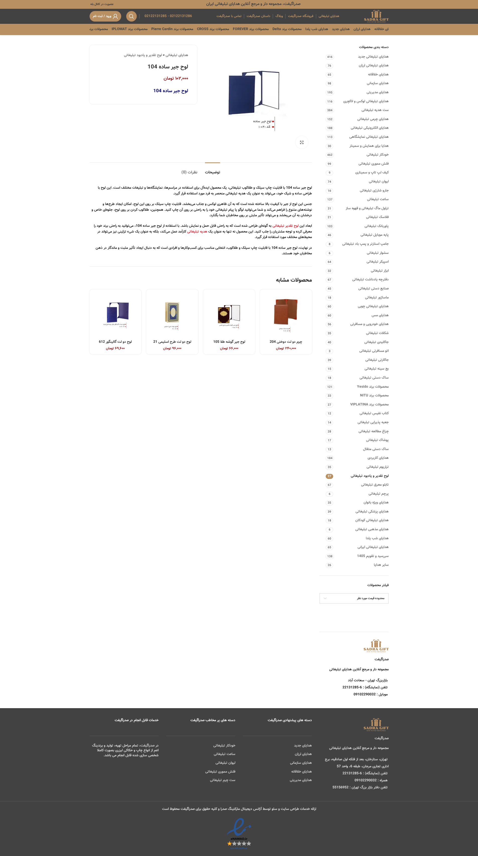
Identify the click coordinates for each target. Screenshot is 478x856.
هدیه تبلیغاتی (197, 232)
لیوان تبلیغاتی (379, 181)
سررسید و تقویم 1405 (373, 556)
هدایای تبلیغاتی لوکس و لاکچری (366, 101)
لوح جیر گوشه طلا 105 (229, 342)
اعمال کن (377, 611)
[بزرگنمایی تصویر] (302, 142)
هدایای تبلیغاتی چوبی (373, 306)
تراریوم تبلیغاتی (378, 467)
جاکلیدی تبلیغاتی (376, 342)
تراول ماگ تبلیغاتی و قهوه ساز (367, 208)
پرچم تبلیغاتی (379, 494)
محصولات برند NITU (374, 395)
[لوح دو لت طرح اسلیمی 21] (172, 315)
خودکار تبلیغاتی (378, 155)
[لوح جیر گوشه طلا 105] (229, 315)
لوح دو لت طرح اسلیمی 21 (172, 342)
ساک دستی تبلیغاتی (374, 378)
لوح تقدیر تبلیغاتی (285, 226)
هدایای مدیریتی (378, 92)
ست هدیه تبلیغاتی (375, 110)
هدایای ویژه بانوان (376, 502)
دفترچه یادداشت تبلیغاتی (370, 279)
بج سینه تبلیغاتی (377, 369)
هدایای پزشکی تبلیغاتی (372, 511)
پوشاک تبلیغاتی (377, 440)
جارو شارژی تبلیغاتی (374, 190)
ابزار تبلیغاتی (380, 271)
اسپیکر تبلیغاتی (378, 262)
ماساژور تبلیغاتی (377, 297)
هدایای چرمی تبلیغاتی (373, 119)
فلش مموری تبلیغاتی (374, 164)
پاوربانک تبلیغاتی (377, 226)
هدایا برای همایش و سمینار (369, 146)
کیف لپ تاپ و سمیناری (372, 172)
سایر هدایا (381, 565)
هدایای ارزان (303, 754)
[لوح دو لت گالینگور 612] (115, 315)
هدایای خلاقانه (378, 74)
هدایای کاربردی (378, 458)
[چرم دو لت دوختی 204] (286, 315)
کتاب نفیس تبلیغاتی (374, 413)
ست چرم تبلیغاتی (222, 780)
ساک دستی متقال (376, 449)
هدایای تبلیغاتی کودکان (372, 520)
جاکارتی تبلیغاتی (377, 360)
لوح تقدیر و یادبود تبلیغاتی (370, 476)
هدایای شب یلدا (377, 538)
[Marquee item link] (105, 29)
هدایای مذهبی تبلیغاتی (372, 529)
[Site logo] (376, 16)
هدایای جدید (303, 745)
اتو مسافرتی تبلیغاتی (374, 351)
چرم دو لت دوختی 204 (286, 342)
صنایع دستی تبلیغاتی (373, 288)
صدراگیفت (148, 745)
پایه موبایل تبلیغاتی (375, 235)
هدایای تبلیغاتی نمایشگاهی (369, 137)
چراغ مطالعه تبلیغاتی (374, 431)
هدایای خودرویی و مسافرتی (369, 324)
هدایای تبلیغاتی (177, 55)
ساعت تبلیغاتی (378, 199)
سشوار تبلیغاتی (378, 253)
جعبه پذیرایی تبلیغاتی (373, 422)
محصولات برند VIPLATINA (369, 404)
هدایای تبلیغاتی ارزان (374, 65)
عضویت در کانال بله (101, 4)
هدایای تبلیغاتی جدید (373, 57)
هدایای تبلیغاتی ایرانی (373, 547)
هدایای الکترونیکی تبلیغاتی (370, 128)
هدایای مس (380, 315)
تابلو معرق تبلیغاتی (375, 485)
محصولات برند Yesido (373, 387)
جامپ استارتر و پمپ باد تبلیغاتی (365, 244)
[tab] (212, 170)
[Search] (131, 16)
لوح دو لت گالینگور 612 (115, 342)
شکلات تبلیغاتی (377, 333)
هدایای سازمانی (378, 83)
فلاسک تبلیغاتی (377, 217)
